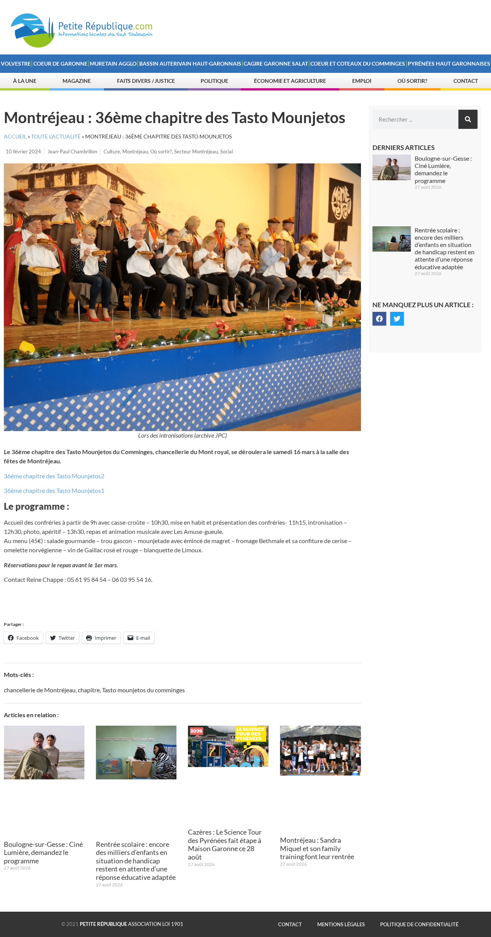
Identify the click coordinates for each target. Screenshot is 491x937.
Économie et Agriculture (290, 80)
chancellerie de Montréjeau (40, 689)
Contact (465, 80)
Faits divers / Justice (146, 80)
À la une (24, 80)
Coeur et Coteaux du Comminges (357, 63)
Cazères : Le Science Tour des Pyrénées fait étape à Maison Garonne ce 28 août (225, 844)
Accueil (15, 136)
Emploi (361, 80)
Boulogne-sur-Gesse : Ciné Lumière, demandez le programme (43, 852)
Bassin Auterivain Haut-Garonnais (190, 63)
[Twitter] (397, 319)
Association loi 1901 (131, 924)
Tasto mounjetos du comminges (143, 689)
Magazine (77, 80)
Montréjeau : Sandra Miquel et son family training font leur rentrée (317, 848)
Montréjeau (135, 151)
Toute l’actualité (56, 136)
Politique (214, 80)
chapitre (89, 689)
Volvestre (16, 63)
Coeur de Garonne (60, 63)
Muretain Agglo (113, 63)
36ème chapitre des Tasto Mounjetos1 (54, 490)
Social (226, 151)
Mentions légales (341, 924)
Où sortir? (412, 80)
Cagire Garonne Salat (276, 63)
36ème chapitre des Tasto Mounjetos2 (54, 475)
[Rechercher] (468, 119)
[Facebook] (379, 319)
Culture (112, 151)
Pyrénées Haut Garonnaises (449, 63)
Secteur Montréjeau (196, 151)
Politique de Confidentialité (419, 924)
